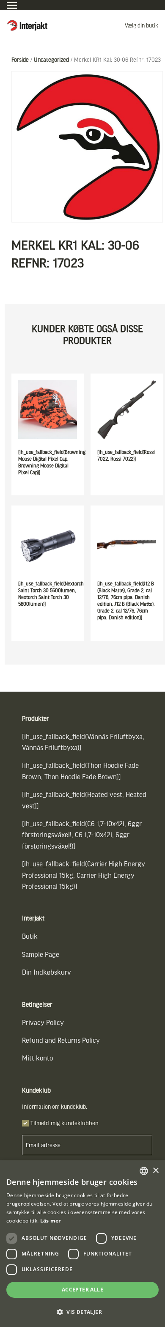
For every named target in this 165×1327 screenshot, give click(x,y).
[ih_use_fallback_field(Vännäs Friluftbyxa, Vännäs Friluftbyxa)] (83, 742)
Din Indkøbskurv (46, 971)
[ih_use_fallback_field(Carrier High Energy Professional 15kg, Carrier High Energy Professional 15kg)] (83, 875)
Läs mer (50, 1220)
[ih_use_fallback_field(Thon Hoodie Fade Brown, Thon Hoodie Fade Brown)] (80, 770)
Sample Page (40, 954)
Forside (20, 59)
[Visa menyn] (12, 5)
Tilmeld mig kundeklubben (64, 1123)
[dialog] (82, 1243)
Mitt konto (37, 1057)
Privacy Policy (43, 1022)
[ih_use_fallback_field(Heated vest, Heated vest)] (84, 800)
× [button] (155, 1171)
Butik (30, 936)
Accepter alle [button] (82, 1289)
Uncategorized (51, 59)
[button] (82, 1312)
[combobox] (144, 1171)
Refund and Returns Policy (61, 1040)
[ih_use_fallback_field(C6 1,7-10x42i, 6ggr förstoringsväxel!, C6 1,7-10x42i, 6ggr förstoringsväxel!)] (82, 834)
